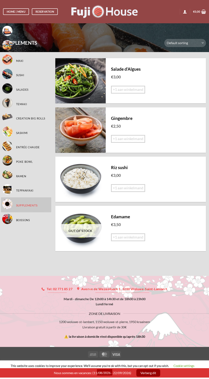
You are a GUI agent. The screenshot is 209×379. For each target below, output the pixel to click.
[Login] (185, 11)
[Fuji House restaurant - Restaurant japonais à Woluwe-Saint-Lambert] (104, 11)
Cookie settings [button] (184, 366)
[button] (199, 11)
